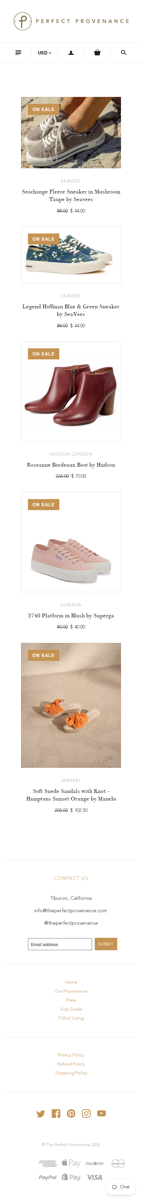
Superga (71, 605)
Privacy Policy (71, 1055)
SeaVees (71, 181)
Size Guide (71, 1009)
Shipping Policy (71, 1073)
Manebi (71, 781)
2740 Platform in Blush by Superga (71, 615)
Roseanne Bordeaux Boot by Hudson (71, 464)
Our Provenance (71, 991)
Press (71, 1000)
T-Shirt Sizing (71, 1018)
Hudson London (71, 455)
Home (71, 982)
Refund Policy (71, 1064)
